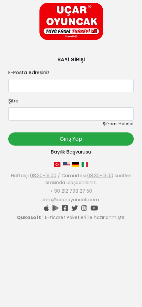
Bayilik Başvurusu (71, 151)
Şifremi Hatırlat (118, 124)
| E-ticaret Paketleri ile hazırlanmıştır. (71, 217)
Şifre (13, 101)
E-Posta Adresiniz (29, 72)
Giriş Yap (71, 139)
